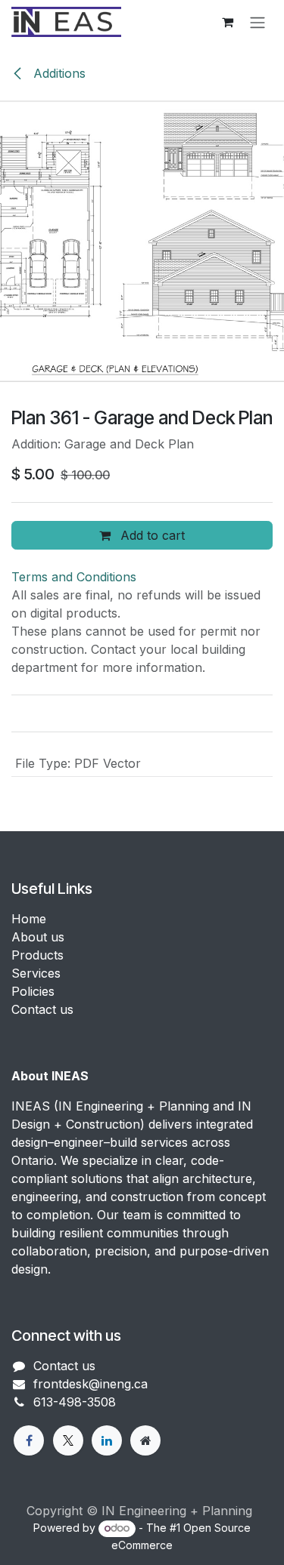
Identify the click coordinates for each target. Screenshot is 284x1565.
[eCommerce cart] (227, 22)
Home (28, 918)
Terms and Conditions (73, 576)
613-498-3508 (74, 1401)
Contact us (42, 1009)
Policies (33, 991)
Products (37, 955)
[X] (68, 1440)
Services (36, 973)
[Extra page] (145, 1440)
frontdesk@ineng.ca (90, 1383)
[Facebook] (29, 1440)
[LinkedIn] (107, 1440)
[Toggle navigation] (257, 22)
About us (37, 936)
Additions (58, 73)
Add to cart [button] (151, 535)
